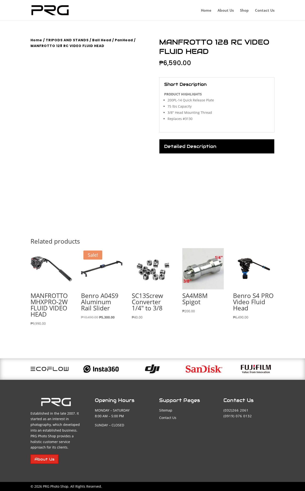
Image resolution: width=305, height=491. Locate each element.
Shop (244, 11)
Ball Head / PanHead (112, 40)
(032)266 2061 (236, 410)
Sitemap (165, 410)
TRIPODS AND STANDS (67, 40)
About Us (226, 11)
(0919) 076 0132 (238, 416)
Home (206, 11)
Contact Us (264, 11)
